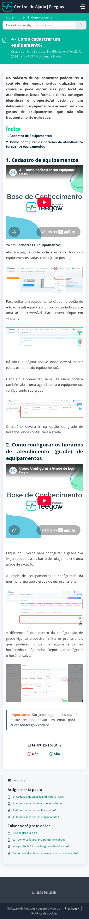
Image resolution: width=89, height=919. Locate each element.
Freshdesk (72, 908)
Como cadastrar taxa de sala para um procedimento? (45, 853)
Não (35, 753)
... (19, 17)
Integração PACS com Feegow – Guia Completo (42, 846)
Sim (57, 753)
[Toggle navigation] (82, 6)
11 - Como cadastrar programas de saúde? (39, 839)
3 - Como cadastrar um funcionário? (34, 810)
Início (6, 17)
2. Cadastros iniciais (25, 833)
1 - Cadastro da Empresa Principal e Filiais (38, 796)
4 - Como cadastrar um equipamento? (36, 817)
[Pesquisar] (81, 25)
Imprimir (19, 781)
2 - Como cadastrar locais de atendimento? (39, 803)
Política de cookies (44, 913)
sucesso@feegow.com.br (30, 725)
